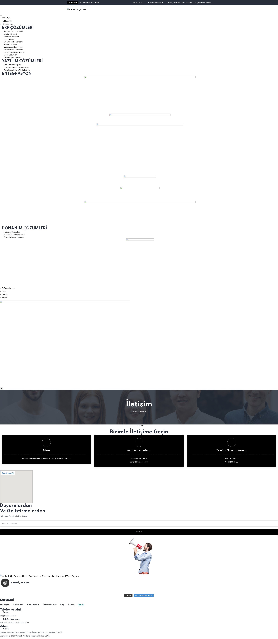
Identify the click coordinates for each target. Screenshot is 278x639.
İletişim (4, 297)
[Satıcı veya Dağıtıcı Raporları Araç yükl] (47, 591)
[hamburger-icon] (1, 15)
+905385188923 (231, 458)
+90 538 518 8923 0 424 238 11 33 (14, 623)
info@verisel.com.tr (155, 3)
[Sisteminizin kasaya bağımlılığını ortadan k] (139, 591)
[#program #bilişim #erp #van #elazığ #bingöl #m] (231, 591)
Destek (4, 294)
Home (134, 412)
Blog (4, 291)
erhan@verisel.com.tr (139, 462)
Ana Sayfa (6, 18)
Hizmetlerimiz (7, 24)
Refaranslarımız (8, 288)
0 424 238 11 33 (138, 3)
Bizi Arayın (73, 2)
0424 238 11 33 (231, 462)
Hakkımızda (7, 21)
